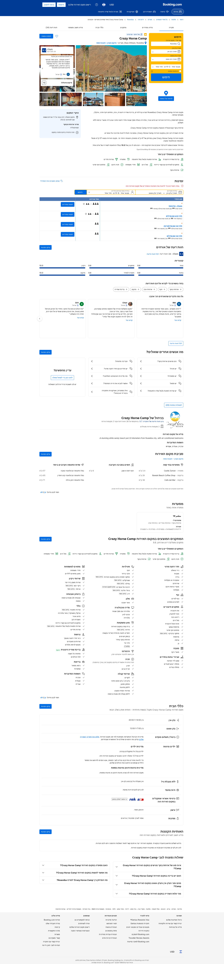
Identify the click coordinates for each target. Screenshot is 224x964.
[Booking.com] (172, 4)
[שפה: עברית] (104, 5)
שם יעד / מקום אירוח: (173, 40)
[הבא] (42, 68)
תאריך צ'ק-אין (176, 48)
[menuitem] (178, 12)
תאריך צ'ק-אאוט (175, 56)
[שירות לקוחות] (96, 5)
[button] (166, 66)
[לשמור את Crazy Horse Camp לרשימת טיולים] (57, 36)
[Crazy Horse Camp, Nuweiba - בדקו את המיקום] (145, 42)
